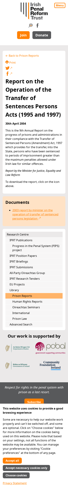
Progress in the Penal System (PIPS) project (35, 248)
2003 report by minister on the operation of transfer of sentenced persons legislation (35, 214)
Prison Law (19, 319)
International (21, 313)
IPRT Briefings (19, 261)
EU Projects (17, 284)
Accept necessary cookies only (26, 468)
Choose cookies (16, 475)
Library (14, 290)
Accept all (12, 461)
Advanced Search (21, 324)
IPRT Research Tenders (25, 279)
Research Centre (18, 234)
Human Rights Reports (27, 301)
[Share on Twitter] (33, 68)
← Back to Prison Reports (22, 56)
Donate (41, 35)
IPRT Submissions (21, 267)
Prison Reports (22, 296)
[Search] (30, 26)
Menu (60, 5)
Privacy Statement (15, 483)
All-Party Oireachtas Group (27, 273)
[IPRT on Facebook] (37, 26)
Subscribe (34, 402)
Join (23, 35)
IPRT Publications (21, 240)
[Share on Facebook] (34, 74)
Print (12, 62)
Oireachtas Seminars (26, 307)
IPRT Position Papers (23, 256)
